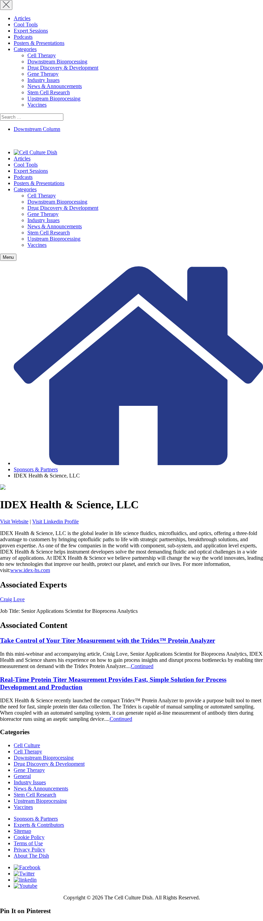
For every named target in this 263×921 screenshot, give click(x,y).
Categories (25, 49)
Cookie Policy (29, 837)
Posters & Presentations (39, 43)
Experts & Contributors (39, 825)
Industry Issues (43, 80)
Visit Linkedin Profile (55, 521)
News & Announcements (54, 86)
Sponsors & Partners (36, 469)
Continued (142, 666)
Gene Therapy (43, 74)
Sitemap (22, 831)
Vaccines (37, 105)
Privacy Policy (29, 849)
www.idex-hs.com (30, 570)
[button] (8, 257)
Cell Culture (27, 745)
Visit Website (14, 521)
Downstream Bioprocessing (57, 61)
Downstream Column (37, 129)
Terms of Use (28, 843)
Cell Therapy (41, 55)
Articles (22, 18)
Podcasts (23, 37)
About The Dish (31, 856)
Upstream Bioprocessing (53, 98)
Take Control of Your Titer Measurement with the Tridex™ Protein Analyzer (107, 640)
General (22, 776)
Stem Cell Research (48, 92)
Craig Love (12, 599)
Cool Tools (26, 24)
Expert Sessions (31, 31)
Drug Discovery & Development (62, 68)
